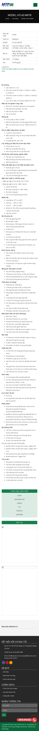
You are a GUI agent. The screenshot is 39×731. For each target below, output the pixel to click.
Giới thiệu (6, 672)
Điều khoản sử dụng (9, 675)
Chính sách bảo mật (9, 679)
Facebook (3, 662)
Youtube (7, 662)
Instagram (10, 662)
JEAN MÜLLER (19, 499)
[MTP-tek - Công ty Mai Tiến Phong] (8, 5)
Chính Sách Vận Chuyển (10, 688)
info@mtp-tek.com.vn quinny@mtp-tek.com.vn (22, 656)
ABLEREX (19, 514)
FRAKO (19, 503)
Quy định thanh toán (9, 692)
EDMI (3, 71)
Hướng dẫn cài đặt (8, 696)
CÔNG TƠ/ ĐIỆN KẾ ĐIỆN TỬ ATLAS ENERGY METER (18, 69)
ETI (19, 507)
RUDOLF (19, 511)
